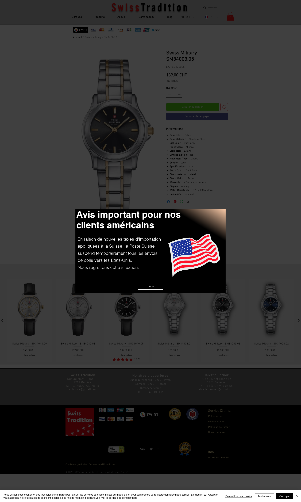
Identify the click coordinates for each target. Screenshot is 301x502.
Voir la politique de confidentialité (119, 497)
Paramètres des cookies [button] (238, 496)
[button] (150, 286)
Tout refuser (264, 496)
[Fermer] (297, 496)
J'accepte (284, 496)
